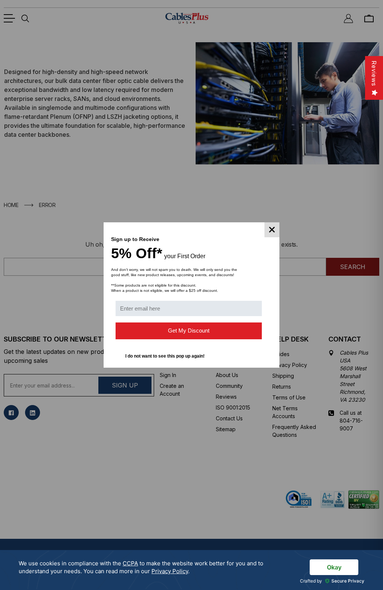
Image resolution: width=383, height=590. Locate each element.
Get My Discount (188, 330)
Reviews (374, 73)
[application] (191, 570)
